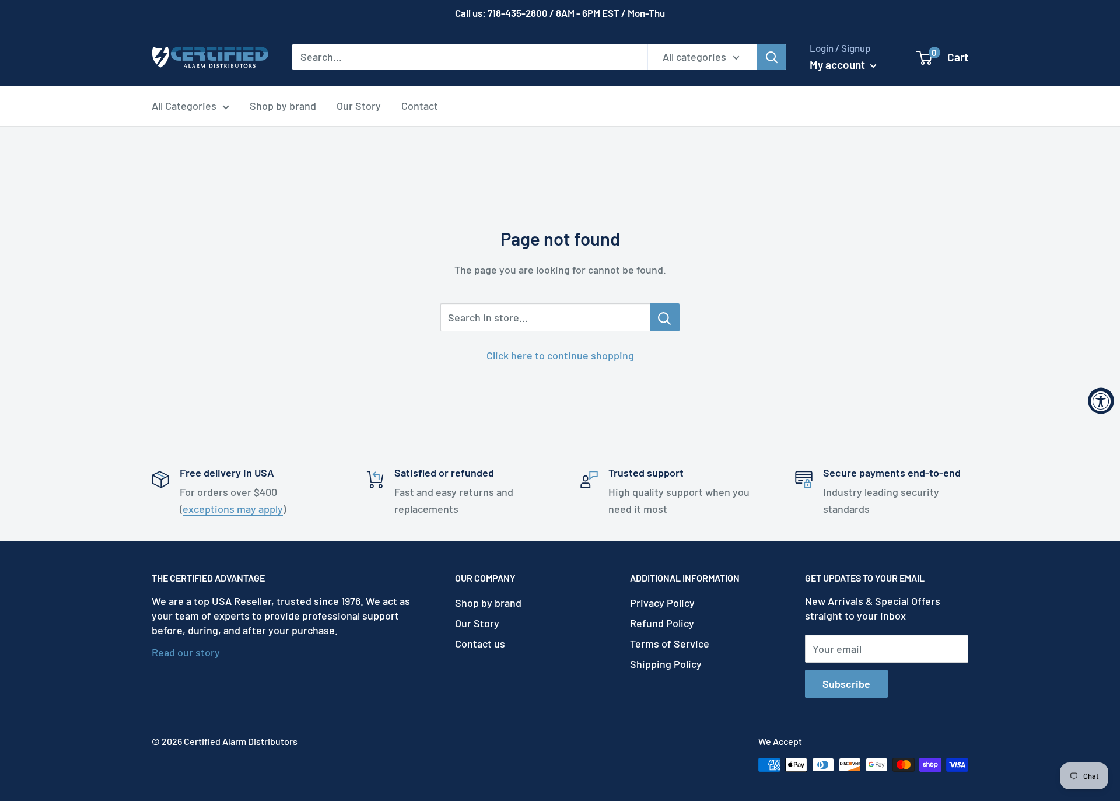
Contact (419, 105)
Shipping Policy (666, 663)
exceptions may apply (233, 508)
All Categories (184, 105)
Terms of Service (669, 643)
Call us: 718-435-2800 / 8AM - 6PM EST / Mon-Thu (560, 13)
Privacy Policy (662, 602)
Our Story (359, 105)
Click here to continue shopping (560, 355)
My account (838, 64)
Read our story (186, 652)
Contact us (480, 643)
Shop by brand (283, 105)
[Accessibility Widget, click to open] (1101, 400)
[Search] (771, 56)
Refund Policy (662, 623)
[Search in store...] (665, 317)
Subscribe (846, 683)
